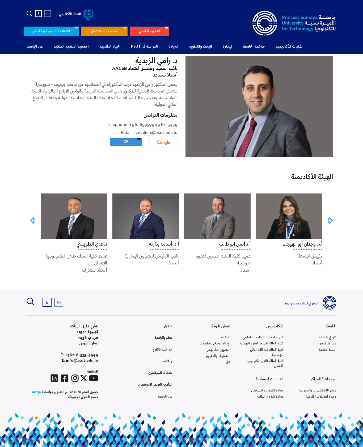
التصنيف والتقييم (218, 356)
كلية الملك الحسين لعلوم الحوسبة (261, 343)
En (48, 14)
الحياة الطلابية (109, 46)
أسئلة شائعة (327, 349)
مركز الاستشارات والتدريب (317, 390)
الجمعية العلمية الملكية (71, 46)
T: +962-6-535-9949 (79, 355)
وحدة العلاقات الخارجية (321, 396)
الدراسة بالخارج (162, 349)
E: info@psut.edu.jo (80, 361)
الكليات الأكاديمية (289, 46)
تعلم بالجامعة (163, 337)
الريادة (173, 46)
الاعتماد (225, 337)
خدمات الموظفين (160, 373)
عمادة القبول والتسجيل (267, 390)
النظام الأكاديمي (70, 14)
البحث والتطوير (200, 46)
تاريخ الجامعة (327, 337)
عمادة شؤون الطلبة (270, 396)
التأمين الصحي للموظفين (155, 384)
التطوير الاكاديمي (218, 349)
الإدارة (227, 46)
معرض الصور (327, 343)
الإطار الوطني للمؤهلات (215, 343)
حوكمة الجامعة (254, 46)
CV (125, 142)
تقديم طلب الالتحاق (104, 31)
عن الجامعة (35, 46)
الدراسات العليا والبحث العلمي (263, 337)
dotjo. (36, 392)
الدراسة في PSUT (144, 46)
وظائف (167, 361)
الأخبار (168, 326)
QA (228, 362)
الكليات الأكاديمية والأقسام (51, 31)
